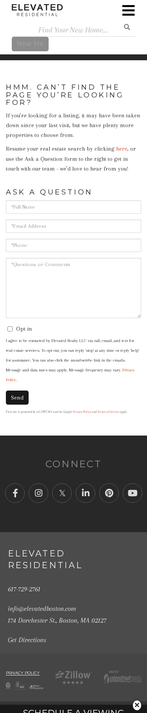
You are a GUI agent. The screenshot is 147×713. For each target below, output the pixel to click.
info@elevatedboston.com (42, 608)
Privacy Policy (82, 412)
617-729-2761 (24, 589)
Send (17, 397)
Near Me (30, 43)
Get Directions (27, 640)
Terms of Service (108, 412)
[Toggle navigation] (128, 10)
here (121, 148)
